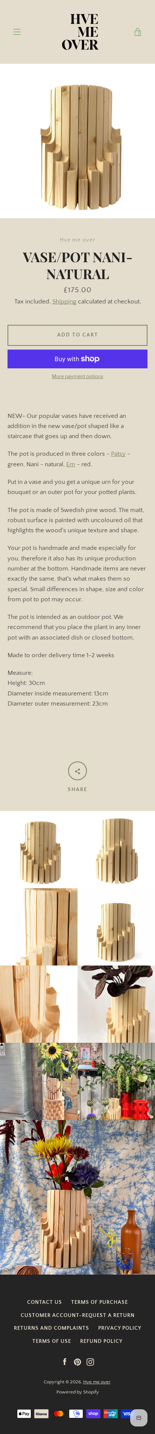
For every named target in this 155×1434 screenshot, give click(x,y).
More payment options (77, 377)
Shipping (64, 301)
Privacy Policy (119, 1328)
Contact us (44, 1302)
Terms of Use (51, 1341)
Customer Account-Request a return (78, 1315)
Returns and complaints (51, 1328)
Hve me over (96, 1381)
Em (70, 464)
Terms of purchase (99, 1302)
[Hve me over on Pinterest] (77, 1361)
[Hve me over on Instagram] (90, 1361)
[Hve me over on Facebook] (64, 1361)
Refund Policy (101, 1341)
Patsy (118, 453)
